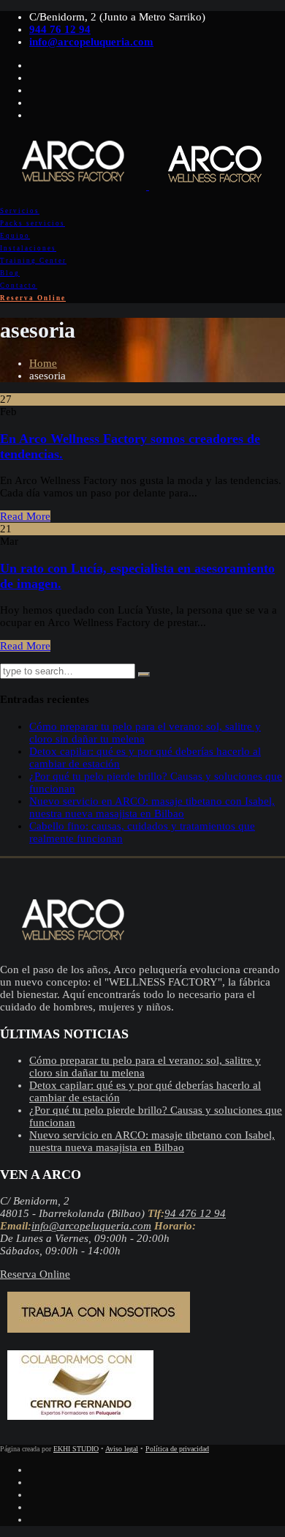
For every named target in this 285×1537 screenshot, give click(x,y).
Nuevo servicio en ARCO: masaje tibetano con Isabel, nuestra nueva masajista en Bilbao (152, 807)
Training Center (33, 260)
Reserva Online (33, 298)
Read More (25, 516)
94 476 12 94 (195, 1213)
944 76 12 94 (60, 29)
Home (43, 363)
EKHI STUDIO (76, 1449)
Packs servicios (32, 223)
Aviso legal (121, 1449)
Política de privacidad (177, 1449)
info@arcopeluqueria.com (91, 42)
